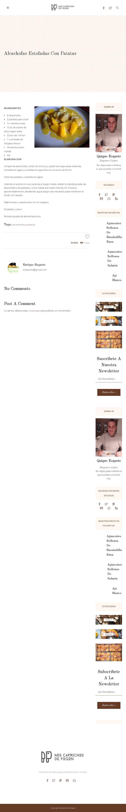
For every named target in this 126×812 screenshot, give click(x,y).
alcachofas (18, 224)
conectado (34, 310)
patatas (30, 224)
